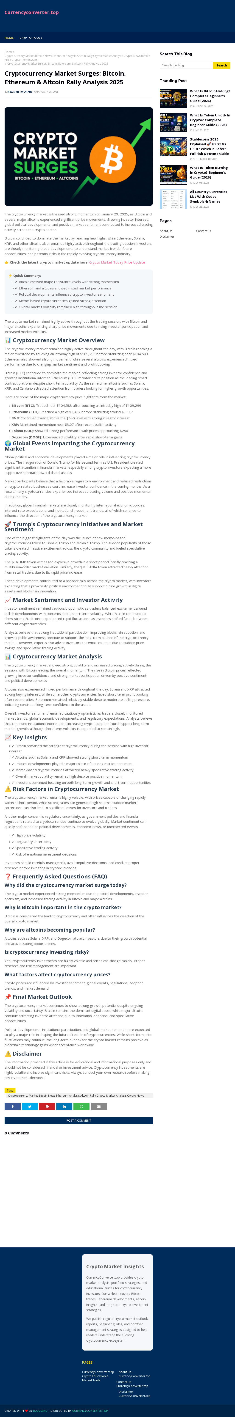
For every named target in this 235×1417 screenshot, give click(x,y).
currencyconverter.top (90, 1411)
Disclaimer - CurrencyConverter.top (135, 1393)
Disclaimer (167, 236)
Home (9, 52)
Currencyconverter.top (32, 12)
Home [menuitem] (9, 38)
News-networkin (19, 91)
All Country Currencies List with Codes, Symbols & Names (208, 196)
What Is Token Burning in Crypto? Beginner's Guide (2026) (209, 172)
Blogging (40, 1411)
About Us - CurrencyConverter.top (135, 1374)
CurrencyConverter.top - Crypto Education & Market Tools (99, 1376)
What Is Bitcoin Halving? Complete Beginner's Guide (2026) (210, 96)
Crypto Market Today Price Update (117, 262)
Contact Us (203, 231)
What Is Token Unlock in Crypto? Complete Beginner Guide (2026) (210, 120)
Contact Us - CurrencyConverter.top (132, 1384)
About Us (166, 231)
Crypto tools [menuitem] (31, 38)
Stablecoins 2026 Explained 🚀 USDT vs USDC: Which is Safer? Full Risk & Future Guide (209, 146)
